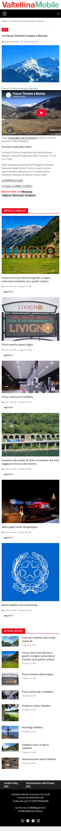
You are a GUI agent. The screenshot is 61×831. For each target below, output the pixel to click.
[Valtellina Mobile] (30, 4)
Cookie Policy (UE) (11, 784)
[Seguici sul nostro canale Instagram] (38, 821)
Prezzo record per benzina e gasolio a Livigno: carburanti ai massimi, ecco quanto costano (26, 279)
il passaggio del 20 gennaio (22, 137)
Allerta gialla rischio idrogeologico (20, 527)
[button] (58, 13)
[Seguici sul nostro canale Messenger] (33, 821)
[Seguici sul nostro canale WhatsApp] (22, 821)
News (5, 29)
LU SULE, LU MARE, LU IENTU (17, 186)
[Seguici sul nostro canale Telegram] (27, 821)
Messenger (18, 195)
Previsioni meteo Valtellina (36, 705)
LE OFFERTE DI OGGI (12, 180)
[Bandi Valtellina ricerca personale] (30, 572)
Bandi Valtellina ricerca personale (19, 605)
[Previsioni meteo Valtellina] (10, 712)
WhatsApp (26, 191)
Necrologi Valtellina (32, 727)
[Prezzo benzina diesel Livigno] (30, 319)
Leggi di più (8, 291)
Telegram (7, 195)
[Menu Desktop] (4, 13)
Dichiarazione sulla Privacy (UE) (40, 784)
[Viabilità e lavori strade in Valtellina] (10, 747)
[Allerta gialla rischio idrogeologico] (30, 501)
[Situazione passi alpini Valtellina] (10, 763)
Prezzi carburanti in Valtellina (17, 396)
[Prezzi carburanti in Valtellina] (30, 377)
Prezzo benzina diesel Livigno (17, 344)
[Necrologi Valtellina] (10, 732)
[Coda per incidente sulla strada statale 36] (10, 641)
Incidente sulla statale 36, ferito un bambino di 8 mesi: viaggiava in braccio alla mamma (30, 462)
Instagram (30, 195)
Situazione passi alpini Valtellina (39, 759)
